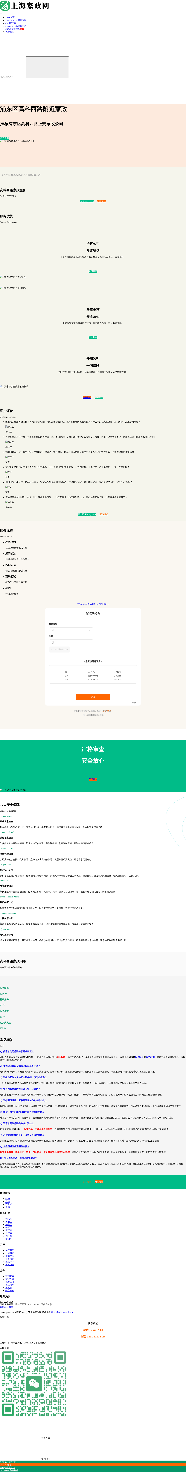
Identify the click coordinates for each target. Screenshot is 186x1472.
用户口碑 (10, 23)
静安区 (8, 1224)
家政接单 (9, 1285)
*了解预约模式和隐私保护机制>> (93, 604)
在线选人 (87, 201)
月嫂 (7, 1201)
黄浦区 (8, 1222)
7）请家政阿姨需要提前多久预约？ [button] (17, 1123)
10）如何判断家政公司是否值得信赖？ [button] (18, 1158)
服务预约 (9, 1259)
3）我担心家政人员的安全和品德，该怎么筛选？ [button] (23, 1077)
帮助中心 (9, 1256)
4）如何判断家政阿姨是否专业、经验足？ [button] (20, 1089)
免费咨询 (4, 138)
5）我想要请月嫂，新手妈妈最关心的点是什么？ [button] (23, 1100)
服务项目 (139, 1057)
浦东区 (8, 1219)
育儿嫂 (8, 1204)
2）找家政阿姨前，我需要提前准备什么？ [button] (20, 1066)
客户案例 (87, 514)
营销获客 (9, 1276)
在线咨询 (99, 397)
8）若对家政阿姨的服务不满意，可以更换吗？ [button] (22, 1135)
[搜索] (20, 55)
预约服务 (99, 1182)
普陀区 (8, 1230)
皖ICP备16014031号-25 (62, 1312)
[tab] (93, 1056)
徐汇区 (8, 1227)
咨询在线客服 (6, 1307)
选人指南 (93, 337)
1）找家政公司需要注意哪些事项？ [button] (17, 1051)
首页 (10, 17)
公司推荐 (101, 201)
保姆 (7, 1198)
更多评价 (104, 514)
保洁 (7, 1207)
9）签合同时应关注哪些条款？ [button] (14, 1146)
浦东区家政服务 (14, 175)
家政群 (8, 1287)
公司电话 (9, 1253)
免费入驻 (9, 1282)
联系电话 (15, 26)
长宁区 (8, 1233)
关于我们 (9, 32)
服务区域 (15, 20)
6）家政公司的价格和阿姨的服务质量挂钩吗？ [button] (22, 1112)
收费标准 (12, 29)
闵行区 (8, 1236)
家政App (9, 1262)
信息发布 (9, 1290)
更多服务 (87, 1182)
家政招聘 (9, 1279)
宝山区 (8, 1239)
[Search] (47, 67)
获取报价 (87, 397)
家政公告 (9, 1264)
